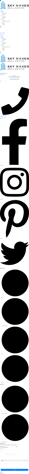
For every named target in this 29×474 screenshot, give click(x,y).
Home (2, 10)
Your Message (3, 462)
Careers (3, 48)
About (3, 23)
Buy (1, 15)
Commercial (4, 16)
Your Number (3, 454)
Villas (3, 14)
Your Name (2, 450)
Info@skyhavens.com (3, 116)
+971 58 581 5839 (2, 32)
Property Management (7, 21)
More (2, 19)
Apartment (4, 17)
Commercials (4, 38)
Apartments (4, 39)
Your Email (2, 455)
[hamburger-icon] (0, 35)
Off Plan (2, 11)
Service (3, 20)
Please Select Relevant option (5, 459)
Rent (2, 12)
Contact (3, 24)
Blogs (3, 47)
